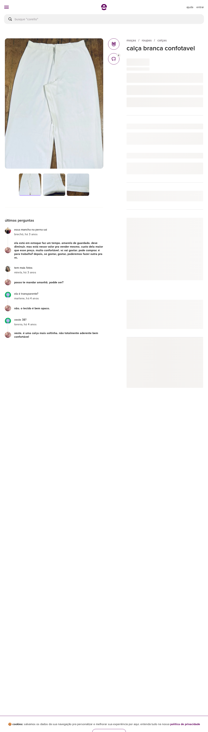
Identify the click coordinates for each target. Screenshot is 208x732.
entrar (200, 7)
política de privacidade (185, 724)
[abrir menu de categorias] (6, 7)
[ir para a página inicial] (104, 9)
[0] (113, 44)
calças (162, 40)
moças (131, 40)
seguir (194, 225)
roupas (147, 40)
